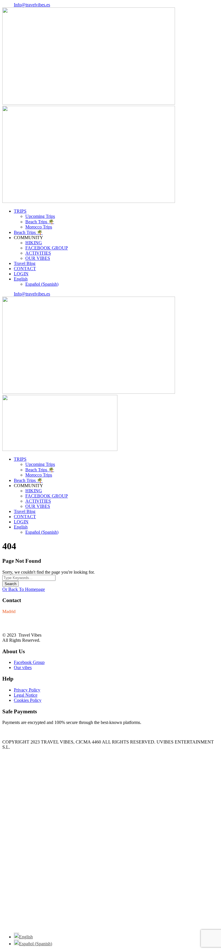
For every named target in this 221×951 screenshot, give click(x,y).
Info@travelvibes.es (32, 4)
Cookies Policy (27, 700)
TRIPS (20, 211)
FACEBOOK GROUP (46, 247)
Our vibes (23, 667)
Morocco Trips (38, 226)
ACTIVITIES (38, 253)
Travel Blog (24, 263)
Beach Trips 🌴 (39, 221)
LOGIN (21, 273)
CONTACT (25, 268)
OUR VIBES (37, 258)
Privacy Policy (27, 689)
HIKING (33, 242)
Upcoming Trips (40, 216)
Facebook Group (29, 662)
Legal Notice (25, 695)
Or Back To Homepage (23, 589)
